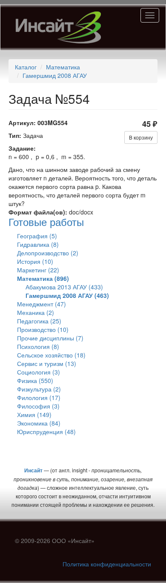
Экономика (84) (38, 423)
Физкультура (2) (39, 389)
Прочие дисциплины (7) (50, 338)
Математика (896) (43, 278)
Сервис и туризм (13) (46, 363)
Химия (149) (34, 414)
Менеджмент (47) (41, 304)
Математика (63, 67)
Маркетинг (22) (38, 270)
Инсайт (33, 470)
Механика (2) (35, 312)
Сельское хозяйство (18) (51, 355)
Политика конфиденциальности (107, 564)
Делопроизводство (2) (47, 253)
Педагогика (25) (39, 321)
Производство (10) (43, 329)
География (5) (37, 235)
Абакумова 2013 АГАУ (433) (64, 287)
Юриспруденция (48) (46, 431)
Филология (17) (38, 397)
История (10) (35, 261)
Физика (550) (35, 380)
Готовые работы (46, 221)
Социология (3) (38, 372)
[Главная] (58, 27)
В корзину (141, 137)
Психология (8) (38, 346)
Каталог (26, 67)
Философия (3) (38, 406)
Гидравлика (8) (38, 244)
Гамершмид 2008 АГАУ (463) (67, 295)
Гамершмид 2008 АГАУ (55, 75)
